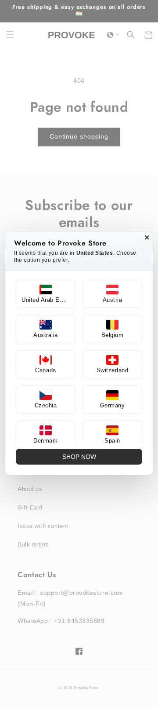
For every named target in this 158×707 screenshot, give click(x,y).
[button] (45, 294)
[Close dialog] (147, 237)
